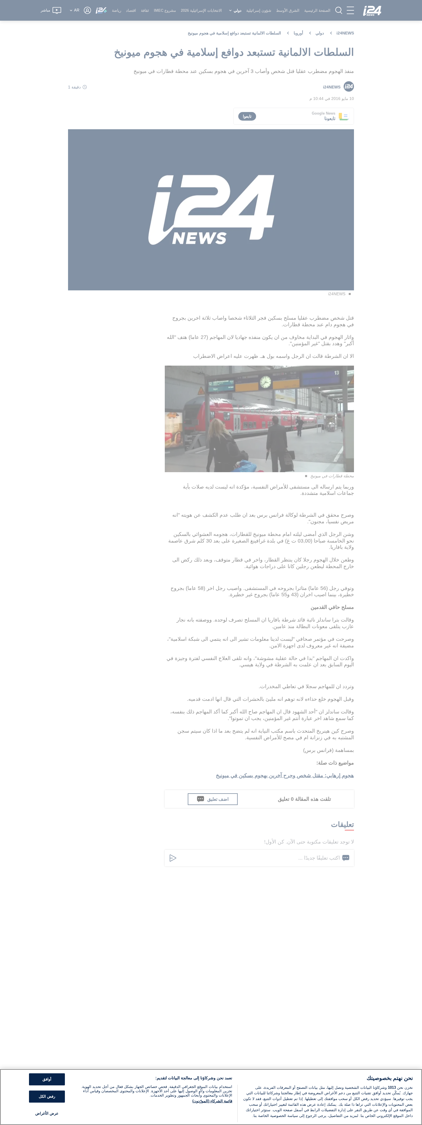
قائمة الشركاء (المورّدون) (212, 1101)
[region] (211, 1097)
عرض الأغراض (47, 1113)
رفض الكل (47, 1096)
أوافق (46, 1079)
